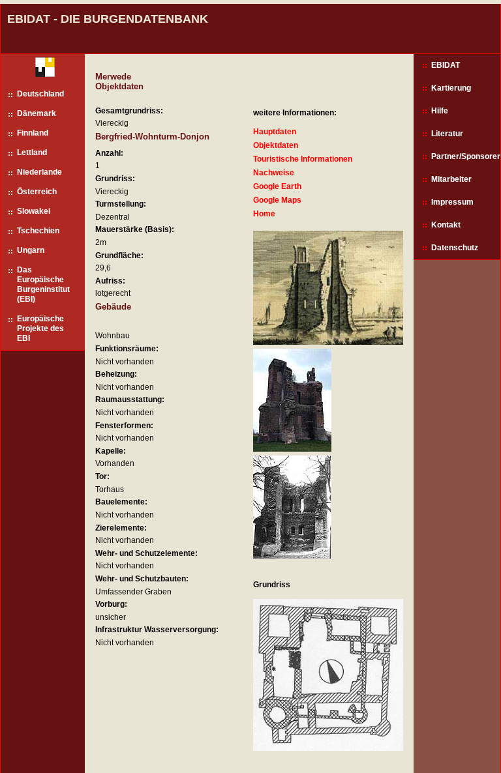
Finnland (32, 133)
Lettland (32, 152)
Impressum (452, 202)
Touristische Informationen (302, 159)
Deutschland (40, 93)
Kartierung (451, 88)
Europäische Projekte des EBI (40, 328)
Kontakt (446, 224)
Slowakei (33, 211)
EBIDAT (445, 65)
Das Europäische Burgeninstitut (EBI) (43, 284)
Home (264, 213)
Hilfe (439, 110)
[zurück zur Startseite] (40, 70)
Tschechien (38, 230)
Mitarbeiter (451, 179)
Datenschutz (454, 247)
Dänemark (36, 113)
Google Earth (277, 186)
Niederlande (39, 172)
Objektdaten (275, 145)
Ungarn (30, 250)
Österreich (37, 191)
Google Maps (277, 200)
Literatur (447, 133)
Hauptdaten (274, 131)
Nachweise (273, 172)
